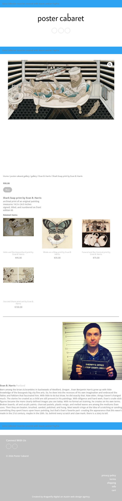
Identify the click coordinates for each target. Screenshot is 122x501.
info (114, 486)
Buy (8, 189)
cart (114, 490)
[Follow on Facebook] (54, 30)
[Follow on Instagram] (67, 30)
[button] (109, 64)
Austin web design (73, 496)
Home (6, 176)
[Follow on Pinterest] (61, 30)
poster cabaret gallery (19, 176)
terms (113, 479)
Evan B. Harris (45, 176)
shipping (111, 482)
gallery (34, 176)
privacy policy (109, 475)
